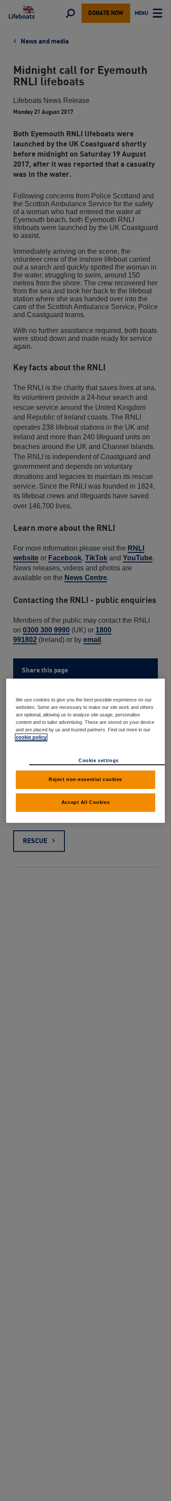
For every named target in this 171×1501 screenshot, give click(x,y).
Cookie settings (98, 760)
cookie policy (31, 737)
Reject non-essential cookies (85, 779)
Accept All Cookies (85, 802)
